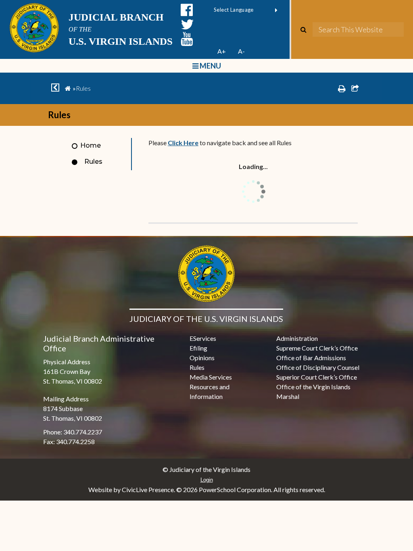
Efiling (198, 348)
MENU (209, 65)
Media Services (211, 377)
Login (206, 480)
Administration (297, 338)
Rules (93, 161)
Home (90, 145)
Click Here (183, 142)
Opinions (202, 357)
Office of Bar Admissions (311, 357)
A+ (221, 51)
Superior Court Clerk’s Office (316, 377)
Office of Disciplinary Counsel (317, 367)
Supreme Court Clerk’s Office (317, 348)
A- (241, 51)
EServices (203, 338)
